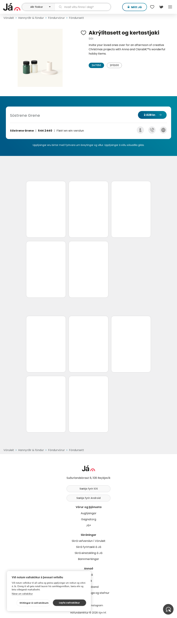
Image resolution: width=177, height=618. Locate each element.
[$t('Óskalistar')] (152, 7)
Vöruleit (8, 18)
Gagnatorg (88, 519)
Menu (170, 7)
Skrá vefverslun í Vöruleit (88, 541)
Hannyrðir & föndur (31, 18)
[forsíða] (12, 7)
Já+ (88, 525)
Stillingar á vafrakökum (34, 602)
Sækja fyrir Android (88, 498)
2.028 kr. (150, 115)
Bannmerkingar (88, 559)
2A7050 (96, 65)
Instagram (97, 605)
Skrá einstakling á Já (88, 553)
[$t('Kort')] (161, 7)
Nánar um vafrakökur (22, 593)
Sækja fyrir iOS (89, 488)
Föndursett (76, 18)
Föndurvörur (56, 18)
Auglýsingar (88, 513)
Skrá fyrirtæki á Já (88, 547)
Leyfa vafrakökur (69, 602)
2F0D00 (114, 65)
